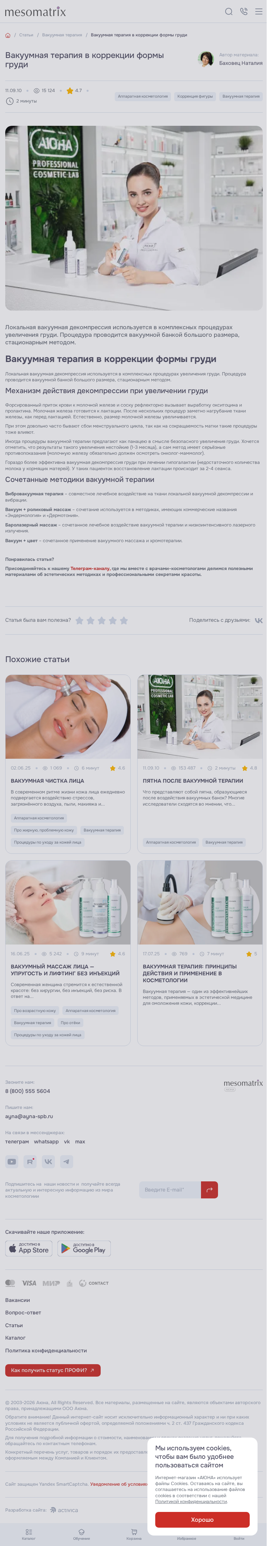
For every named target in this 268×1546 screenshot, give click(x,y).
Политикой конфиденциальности (191, 1501)
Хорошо (202, 1519)
